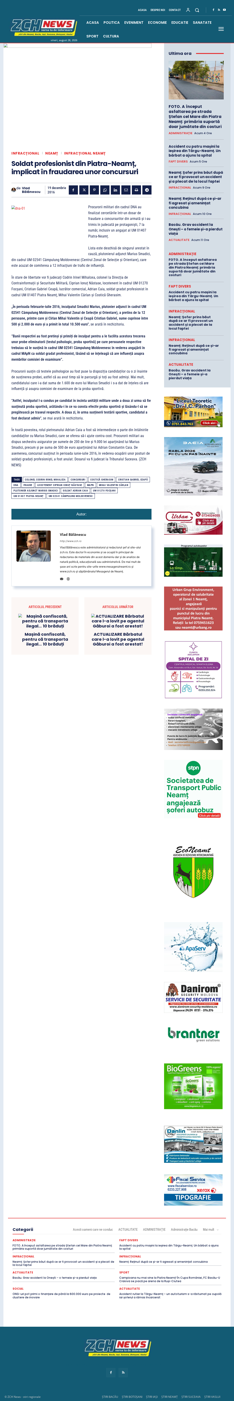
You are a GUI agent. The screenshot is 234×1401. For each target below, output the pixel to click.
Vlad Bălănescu (31, 190)
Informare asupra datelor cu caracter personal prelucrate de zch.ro (117, 1364)
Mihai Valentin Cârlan (113, 485)
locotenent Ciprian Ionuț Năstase (59, 485)
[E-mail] (125, 190)
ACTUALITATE (179, 240)
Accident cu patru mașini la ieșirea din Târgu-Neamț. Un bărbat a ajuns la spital (195, 151)
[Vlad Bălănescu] (13, 190)
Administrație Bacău (184, 1230)
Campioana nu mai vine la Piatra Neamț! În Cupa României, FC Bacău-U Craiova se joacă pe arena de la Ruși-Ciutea (169, 1279)
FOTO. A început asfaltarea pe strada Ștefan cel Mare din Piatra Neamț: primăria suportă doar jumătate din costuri (195, 116)
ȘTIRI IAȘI (152, 1397)
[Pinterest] (94, 190)
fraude (28, 485)
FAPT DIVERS (178, 161)
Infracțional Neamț (85, 153)
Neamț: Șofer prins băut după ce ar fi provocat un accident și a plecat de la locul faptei (196, 177)
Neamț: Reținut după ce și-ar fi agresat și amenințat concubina (195, 203)
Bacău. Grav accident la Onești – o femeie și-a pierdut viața (196, 229)
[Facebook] (213, 10)
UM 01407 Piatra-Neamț (28, 496)
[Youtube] (224, 10)
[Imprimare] (136, 190)
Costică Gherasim (101, 479)
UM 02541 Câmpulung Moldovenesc (71, 496)
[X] (83, 190)
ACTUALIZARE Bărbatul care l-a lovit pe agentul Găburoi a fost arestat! (118, 639)
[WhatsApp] (104, 190)
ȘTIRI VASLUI (212, 1397)
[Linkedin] (115, 190)
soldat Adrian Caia (75, 490)
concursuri (78, 479)
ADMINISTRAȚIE (180, 133)
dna (16, 485)
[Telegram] (147, 190)
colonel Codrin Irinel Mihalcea (45, 479)
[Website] (68, 578)
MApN (90, 485)
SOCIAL (18, 1288)
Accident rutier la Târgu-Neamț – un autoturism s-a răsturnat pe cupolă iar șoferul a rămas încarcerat (170, 1295)
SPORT (124, 1272)
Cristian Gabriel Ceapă (133, 479)
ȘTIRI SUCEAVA (191, 1397)
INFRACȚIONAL (25, 153)
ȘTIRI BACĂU (110, 1397)
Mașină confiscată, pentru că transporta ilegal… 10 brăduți (45, 639)
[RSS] (219, 10)
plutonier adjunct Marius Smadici (35, 490)
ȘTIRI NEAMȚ (169, 1397)
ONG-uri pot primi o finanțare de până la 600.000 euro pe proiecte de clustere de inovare (61, 1295)
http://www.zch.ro (71, 541)
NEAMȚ (51, 153)
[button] (196, 10)
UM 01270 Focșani (104, 490)
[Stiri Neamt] (43, 27)
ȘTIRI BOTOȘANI (132, 1397)
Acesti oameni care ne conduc (93, 1230)
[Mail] (61, 578)
